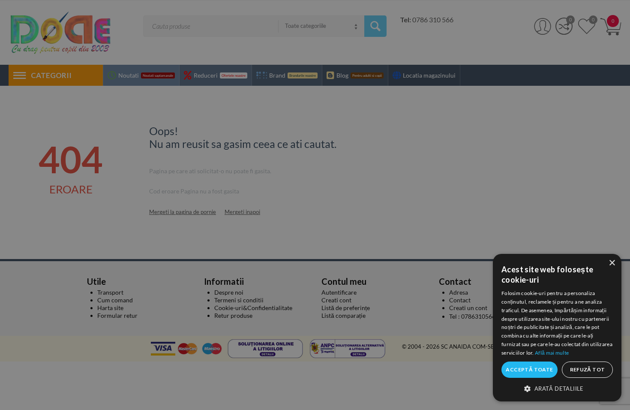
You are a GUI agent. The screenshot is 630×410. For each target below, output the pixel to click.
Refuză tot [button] (587, 369)
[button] (557, 388)
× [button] (612, 263)
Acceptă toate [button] (529, 369)
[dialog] (557, 327)
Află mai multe (552, 353)
